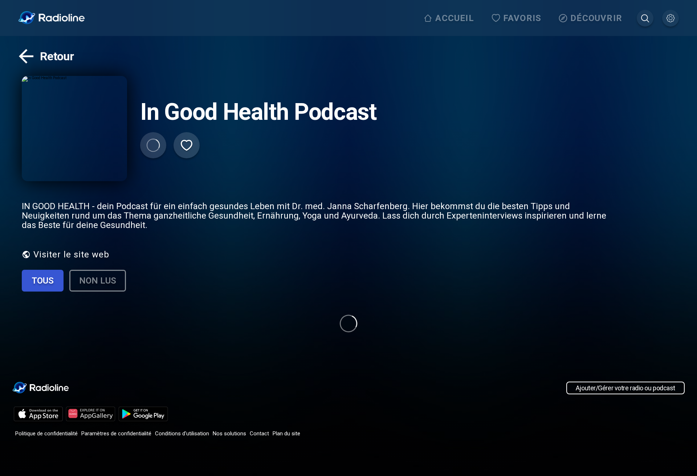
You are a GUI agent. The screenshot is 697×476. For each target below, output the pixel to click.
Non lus (97, 281)
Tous (43, 281)
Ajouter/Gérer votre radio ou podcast (625, 388)
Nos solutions (229, 433)
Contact (259, 433)
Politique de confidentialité (46, 433)
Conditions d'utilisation (182, 433)
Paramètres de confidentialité (116, 433)
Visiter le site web (71, 254)
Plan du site (286, 433)
